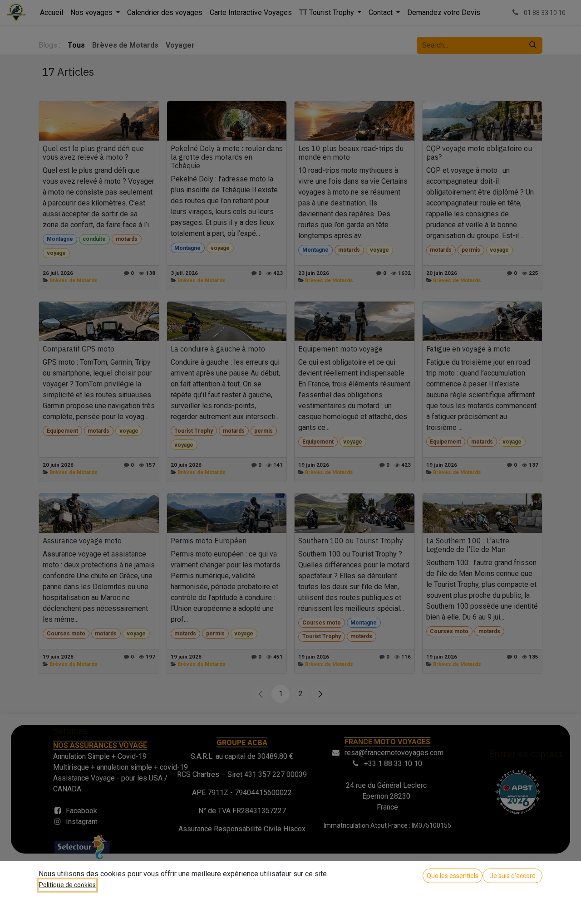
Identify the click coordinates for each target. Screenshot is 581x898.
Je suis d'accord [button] (513, 875)
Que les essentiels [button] (452, 875)
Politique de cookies (67, 884)
